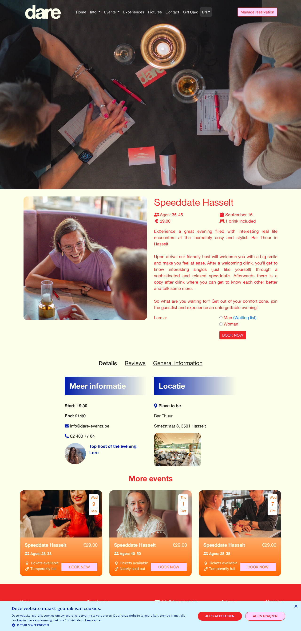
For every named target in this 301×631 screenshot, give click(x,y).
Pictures (155, 12)
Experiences (133, 12)
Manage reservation (257, 12)
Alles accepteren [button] (219, 616)
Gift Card (190, 12)
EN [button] (204, 12)
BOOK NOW (232, 335)
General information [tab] (177, 363)
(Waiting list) (245, 317)
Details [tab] (108, 363)
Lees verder (93, 620)
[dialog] (150, 616)
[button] (101, 625)
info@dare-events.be (89, 425)
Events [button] (110, 12)
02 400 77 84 (82, 436)
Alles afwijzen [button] (265, 616)
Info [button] (93, 12)
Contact (172, 12)
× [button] (295, 606)
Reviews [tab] (135, 363)
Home (81, 12)
